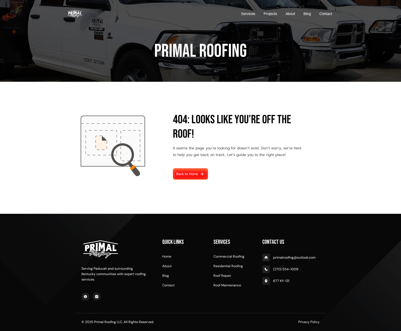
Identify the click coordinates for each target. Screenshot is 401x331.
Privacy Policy (309, 322)
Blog (165, 275)
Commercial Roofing (228, 256)
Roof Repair (222, 275)
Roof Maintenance (227, 285)
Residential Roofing (228, 266)
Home (166, 256)
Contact (168, 285)
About (167, 266)
